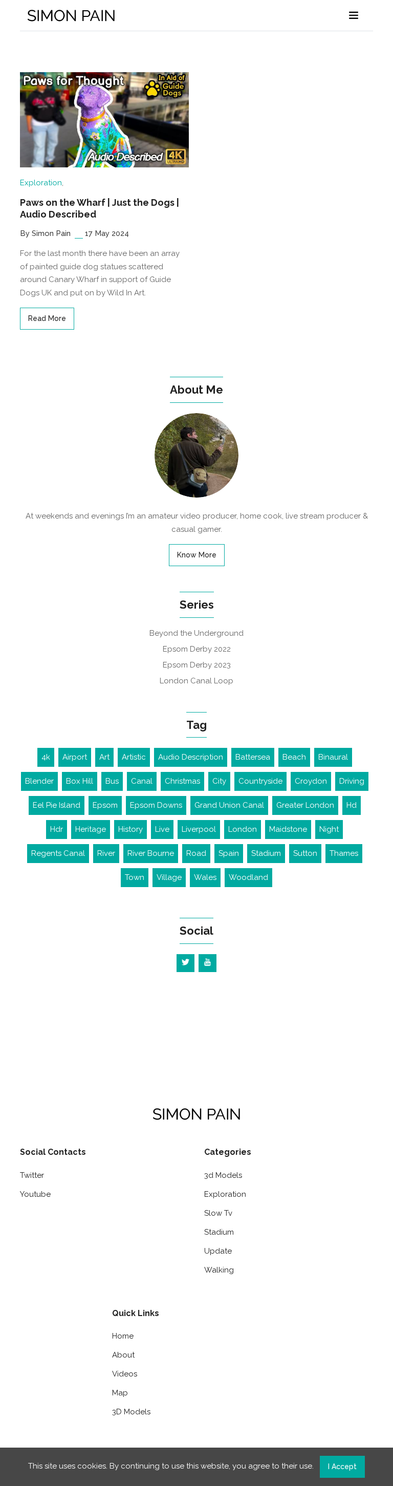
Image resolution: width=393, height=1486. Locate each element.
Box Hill (79, 781)
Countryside (260, 781)
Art (104, 757)
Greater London (305, 805)
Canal (141, 781)
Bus (112, 781)
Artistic (134, 757)
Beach (294, 757)
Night (329, 829)
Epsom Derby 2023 (197, 665)
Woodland (248, 877)
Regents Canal (58, 853)
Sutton (305, 853)
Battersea (252, 757)
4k (45, 757)
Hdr (56, 829)
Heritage (90, 829)
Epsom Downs (156, 805)
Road (196, 853)
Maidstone (288, 829)
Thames (344, 853)
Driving (351, 781)
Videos (124, 1374)
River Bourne (150, 853)
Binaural (333, 757)
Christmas (182, 781)
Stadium (266, 853)
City (219, 781)
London (242, 829)
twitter (32, 1175)
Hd (351, 805)
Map (120, 1392)
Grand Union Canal (229, 805)
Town (134, 877)
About (123, 1355)
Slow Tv (218, 1213)
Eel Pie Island (56, 805)
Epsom (105, 805)
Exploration (41, 182)
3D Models (131, 1411)
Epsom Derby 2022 (197, 649)
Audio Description (190, 757)
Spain (229, 853)
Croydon (311, 781)
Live (162, 829)
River (106, 853)
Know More (196, 555)
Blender (39, 781)
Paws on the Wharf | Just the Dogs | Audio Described (99, 208)
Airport (74, 757)
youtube (35, 1194)
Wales (205, 877)
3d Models (223, 1175)
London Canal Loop (196, 680)
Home (123, 1336)
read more (47, 318)
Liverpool (199, 829)
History (130, 829)
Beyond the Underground (196, 633)
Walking (219, 1270)
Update (218, 1251)
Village (169, 877)
